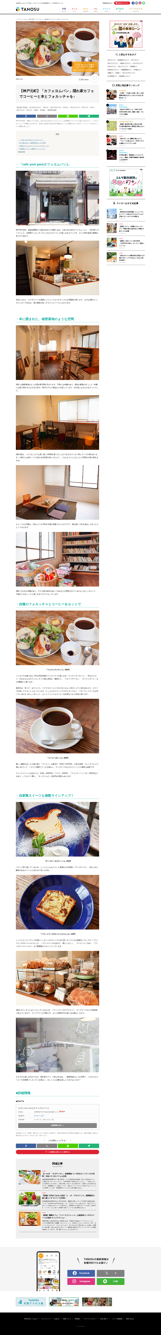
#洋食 (118, 73)
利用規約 (77, 1319)
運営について (67, 1319)
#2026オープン (113, 70)
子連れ (43, 110)
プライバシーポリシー (90, 1319)
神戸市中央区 (52, 110)
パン (92, 107)
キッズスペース (56, 107)
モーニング (21, 110)
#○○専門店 (112, 76)
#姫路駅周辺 (126, 70)
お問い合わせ (130, 1319)
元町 (36, 110)
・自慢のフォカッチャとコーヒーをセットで (33, 146)
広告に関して (104, 1319)
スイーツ (85, 107)
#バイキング (138, 63)
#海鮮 (110, 73)
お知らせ (57, 1319)
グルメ (66, 107)
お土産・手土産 (22, 107)
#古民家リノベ (124, 76)
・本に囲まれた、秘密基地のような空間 (32, 143)
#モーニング (113, 63)
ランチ (30, 110)
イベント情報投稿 (117, 1319)
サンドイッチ (75, 107)
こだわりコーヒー (35, 107)
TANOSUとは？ (108, 3)
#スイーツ (123, 66)
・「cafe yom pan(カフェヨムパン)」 (31, 140)
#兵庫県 (133, 66)
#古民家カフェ (123, 60)
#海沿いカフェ (125, 63)
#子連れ (137, 70)
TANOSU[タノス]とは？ (31, 1319)
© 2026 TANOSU (80, 1326)
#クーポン (135, 60)
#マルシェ (112, 66)
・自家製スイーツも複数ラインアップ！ (32, 149)
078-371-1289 (39, 1116)
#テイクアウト (129, 73)
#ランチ (111, 60)
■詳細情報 (21, 152)
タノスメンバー (46, 1319)
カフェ (25, 19)
